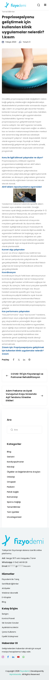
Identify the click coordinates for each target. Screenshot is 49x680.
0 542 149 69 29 (20, 562)
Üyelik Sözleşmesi (10, 636)
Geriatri (10, 456)
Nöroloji (10, 466)
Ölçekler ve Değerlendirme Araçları (23, 471)
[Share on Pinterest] (29, 359)
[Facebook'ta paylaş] (13, 359)
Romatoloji (12, 497)
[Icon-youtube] (18, 657)
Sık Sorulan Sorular (10, 622)
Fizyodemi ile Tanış (10, 579)
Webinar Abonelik (10, 592)
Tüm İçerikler (13, 512)
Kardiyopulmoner (15, 461)
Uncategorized (14, 517)
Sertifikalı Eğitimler (10, 583)
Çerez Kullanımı (9, 632)
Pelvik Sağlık (13, 492)
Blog (9, 451)
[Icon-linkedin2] (13, 657)
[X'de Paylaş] (19, 359)
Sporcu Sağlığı (14, 502)
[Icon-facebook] (8, 657)
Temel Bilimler (8, 11)
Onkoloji (11, 477)
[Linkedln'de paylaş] (24, 359)
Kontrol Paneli (8, 618)
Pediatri (11, 487)
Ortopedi (11, 482)
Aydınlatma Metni (10, 627)
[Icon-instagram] (3, 657)
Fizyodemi (24, 671)
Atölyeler (6, 588)
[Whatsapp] (23, 657)
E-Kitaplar (6, 597)
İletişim (5, 614)
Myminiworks (15, 674)
